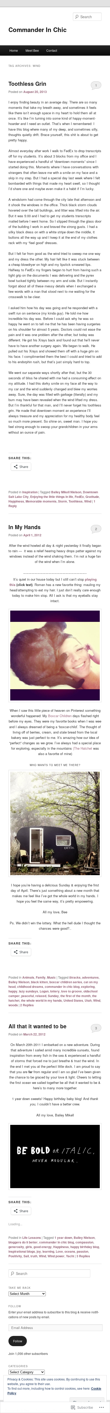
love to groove (71, 991)
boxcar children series (65, 982)
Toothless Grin (27, 83)
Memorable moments (41, 501)
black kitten (39, 982)
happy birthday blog (84, 1246)
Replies (27, 1005)
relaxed (40, 995)
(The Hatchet (82, 748)
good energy (43, 1246)
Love (59, 1251)
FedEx (79, 496)
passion (82, 1251)
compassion (84, 1242)
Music (51, 977)
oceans (69, 1251)
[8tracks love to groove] (84, 579)
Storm (62, 501)
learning (48, 1251)
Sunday (53, 995)
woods (13, 1005)
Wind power (56, 1256)
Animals (28, 977)
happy (12, 991)
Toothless (76, 501)
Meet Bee (32, 50)
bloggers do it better (23, 1242)
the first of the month (75, 995)
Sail (26, 1256)
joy (39, 1251)
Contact (51, 50)
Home (13, 50)
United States (73, 1000)
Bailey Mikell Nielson (66, 492)
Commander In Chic (37, 29)
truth (33, 1256)
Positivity (15, 1256)
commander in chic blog (62, 986)
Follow (14, 1306)
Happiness (16, 501)
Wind (87, 501)
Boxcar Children (60, 715)
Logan (44, 991)
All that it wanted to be (37, 1026)
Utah (88, 1000)
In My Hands (24, 527)
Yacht (70, 1256)
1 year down (63, 1237)
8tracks (75, 977)
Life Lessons (31, 1237)
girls (29, 1246)
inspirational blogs (21, 1251)
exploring (88, 986)
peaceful (27, 995)
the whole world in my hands (41, 1000)
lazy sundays (28, 991)
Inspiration (30, 492)
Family (41, 977)
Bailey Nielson (18, 982)
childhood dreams (30, 986)
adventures (90, 977)
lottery (55, 991)
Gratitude (92, 496)
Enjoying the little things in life (51, 496)
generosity (16, 1246)
